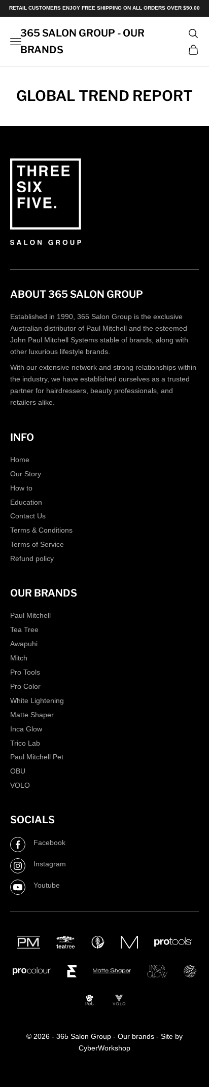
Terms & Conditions (41, 530)
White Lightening (37, 700)
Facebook (49, 842)
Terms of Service (37, 544)
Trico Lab (25, 743)
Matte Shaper (32, 715)
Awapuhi (24, 644)
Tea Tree (24, 629)
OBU (17, 771)
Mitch (18, 658)
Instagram (49, 864)
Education (26, 502)
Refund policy (32, 558)
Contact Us (28, 516)
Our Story (25, 474)
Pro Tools (25, 672)
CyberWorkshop (104, 1048)
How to (21, 488)
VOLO (20, 785)
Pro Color (25, 686)
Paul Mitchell (30, 615)
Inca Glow (26, 729)
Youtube (46, 885)
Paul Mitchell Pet (36, 757)
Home (19, 459)
